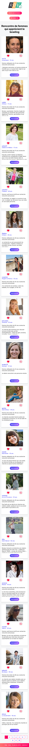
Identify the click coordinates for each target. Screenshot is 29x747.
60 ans (9, 628)
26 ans (10, 235)
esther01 (4, 146)
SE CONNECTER (14, 18)
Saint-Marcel (5, 541)
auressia (4, 583)
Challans (4, 191)
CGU (9, 745)
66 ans (10, 191)
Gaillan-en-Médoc (7, 147)
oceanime (5, 277)
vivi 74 (4, 58)
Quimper (4, 366)
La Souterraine (6, 715)
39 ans (12, 409)
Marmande (5, 453)
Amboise (4, 322)
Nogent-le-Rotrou (7, 278)
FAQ (6, 745)
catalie (4, 102)
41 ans (12, 60)
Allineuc (4, 104)
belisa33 (4, 670)
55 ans (16, 278)
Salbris (4, 628)
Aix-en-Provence (7, 497)
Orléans (4, 235)
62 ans (10, 322)
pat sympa (5, 321)
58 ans (9, 584)
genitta (4, 408)
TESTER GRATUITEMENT (14, 13)
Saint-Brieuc (5, 409)
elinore (4, 714)
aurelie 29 (5, 364)
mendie (4, 452)
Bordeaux (5, 672)
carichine (4, 189)
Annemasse (5, 60)
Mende (4, 584)
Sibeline (4, 233)
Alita (3, 539)
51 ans (10, 104)
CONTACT (25, 745)
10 (19, 740)
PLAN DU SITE (16, 745)
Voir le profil (14, 75)
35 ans (11, 453)
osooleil (4, 626)
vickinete (4, 495)
